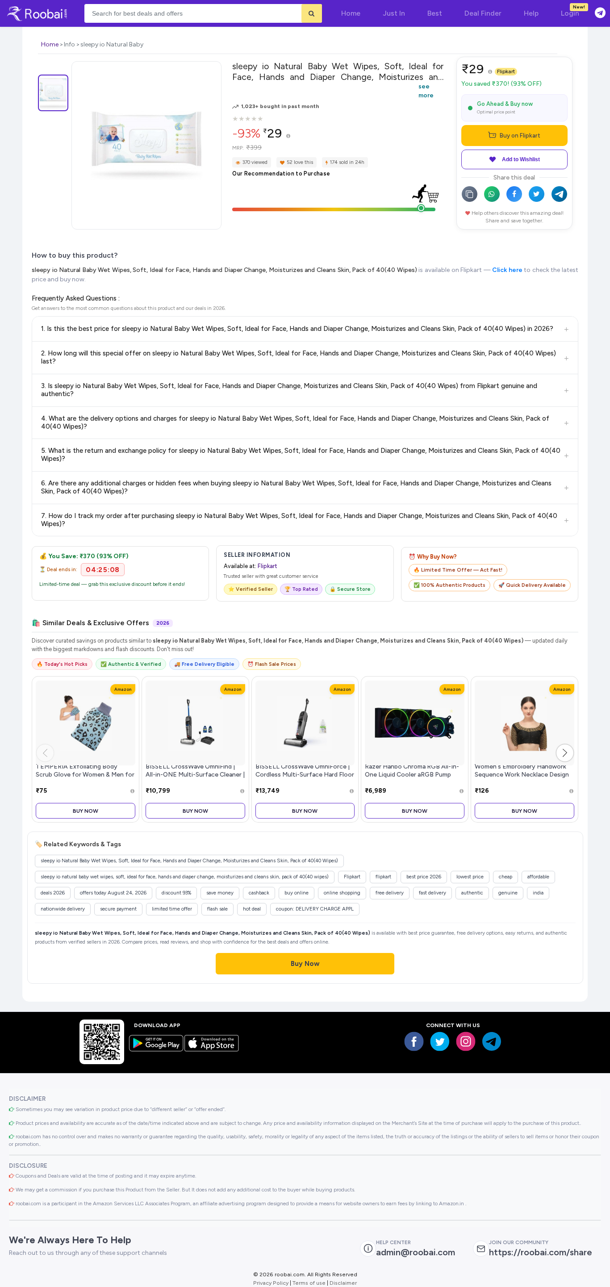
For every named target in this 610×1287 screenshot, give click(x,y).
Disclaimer (343, 1282)
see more (426, 91)
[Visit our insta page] (465, 1041)
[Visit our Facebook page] (414, 1041)
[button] (565, 753)
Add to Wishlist (521, 159)
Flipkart (506, 71)
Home (49, 44)
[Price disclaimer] (288, 136)
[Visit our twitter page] (440, 1041)
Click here (507, 270)
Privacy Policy (270, 1282)
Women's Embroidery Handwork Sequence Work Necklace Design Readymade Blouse (522, 774)
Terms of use (309, 1282)
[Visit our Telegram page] (491, 1041)
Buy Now (85, 810)
